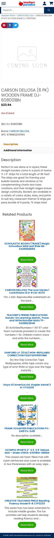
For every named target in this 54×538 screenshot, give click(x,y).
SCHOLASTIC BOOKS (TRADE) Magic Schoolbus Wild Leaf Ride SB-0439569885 (27, 246)
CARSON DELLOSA (25, 15)
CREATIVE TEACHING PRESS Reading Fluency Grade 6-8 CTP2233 (27, 502)
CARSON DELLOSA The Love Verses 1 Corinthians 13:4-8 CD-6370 (27, 291)
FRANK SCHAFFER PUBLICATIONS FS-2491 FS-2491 (27, 430)
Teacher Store (8, 15)
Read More (27, 259)
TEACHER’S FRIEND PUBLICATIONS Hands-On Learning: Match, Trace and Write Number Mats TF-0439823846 (27, 319)
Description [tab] (11, 144)
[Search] (49, 10)
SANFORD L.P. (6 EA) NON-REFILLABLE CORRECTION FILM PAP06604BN (27, 354)
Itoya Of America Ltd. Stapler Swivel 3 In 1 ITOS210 (27, 386)
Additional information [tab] (18, 150)
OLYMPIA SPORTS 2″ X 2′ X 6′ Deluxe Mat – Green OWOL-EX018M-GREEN (27, 451)
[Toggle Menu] (3, 3)
